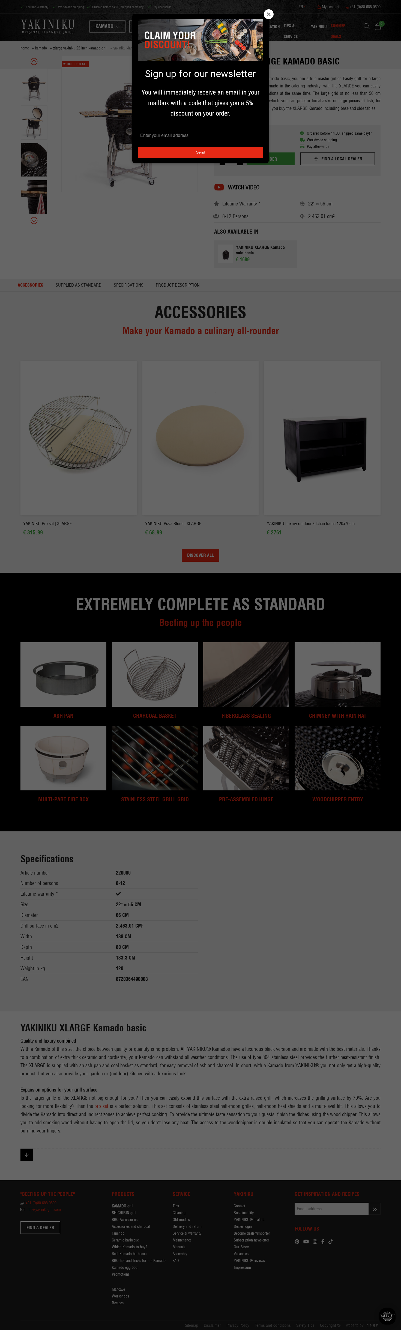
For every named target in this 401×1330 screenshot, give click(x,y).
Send (200, 152)
